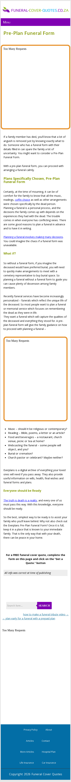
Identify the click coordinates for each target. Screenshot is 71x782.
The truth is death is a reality (20, 500)
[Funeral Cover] (36, 11)
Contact (46, 740)
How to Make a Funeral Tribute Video (46, 614)
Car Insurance (49, 762)
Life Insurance (27, 762)
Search (44, 605)
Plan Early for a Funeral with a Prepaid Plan (28, 618)
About (49, 729)
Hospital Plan (49, 751)
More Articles (27, 751)
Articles (30, 740)
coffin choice (22, 199)
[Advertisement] (33, 590)
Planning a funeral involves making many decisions (33, 237)
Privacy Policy (31, 729)
